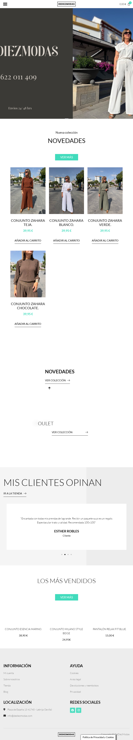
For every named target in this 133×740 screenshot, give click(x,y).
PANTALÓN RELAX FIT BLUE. (109, 629)
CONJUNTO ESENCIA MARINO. (23, 629)
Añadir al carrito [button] (28, 240)
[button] (5, 4)
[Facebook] (72, 710)
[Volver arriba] (49, 388)
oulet (46, 423)
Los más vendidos (66, 580)
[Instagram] (78, 710)
